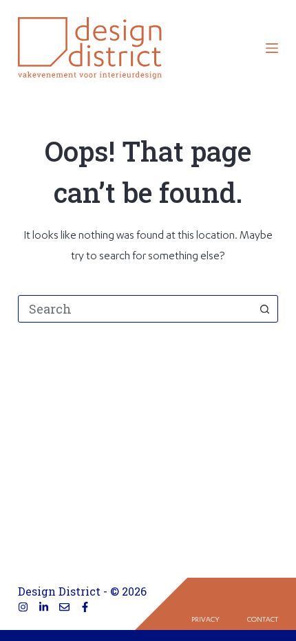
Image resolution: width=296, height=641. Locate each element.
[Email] (64, 607)
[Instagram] (23, 607)
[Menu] (272, 48)
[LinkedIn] (44, 607)
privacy (205, 620)
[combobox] (135, 309)
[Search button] (264, 309)
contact (262, 620)
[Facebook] (85, 607)
